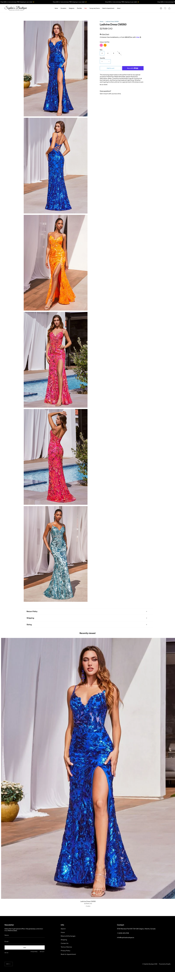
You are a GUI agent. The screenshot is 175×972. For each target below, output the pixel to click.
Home (101, 21)
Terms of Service (66, 947)
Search (63, 929)
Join (24, 947)
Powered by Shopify (164, 964)
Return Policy (32, 611)
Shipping (30, 618)
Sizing (29, 625)
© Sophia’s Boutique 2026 (149, 964)
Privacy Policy (34, 951)
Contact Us (64, 943)
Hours (63, 932)
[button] (63, 8)
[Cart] (169, 8)
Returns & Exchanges (68, 936)
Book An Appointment (68, 954)
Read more (104, 84)
